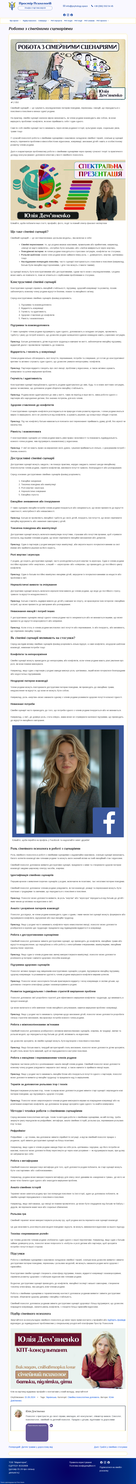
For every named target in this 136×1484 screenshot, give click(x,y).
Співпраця (42, 21)
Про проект (14, 21)
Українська (51, 1397)
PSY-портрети (56, 21)
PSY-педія (68, 21)
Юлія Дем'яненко (35, 1411)
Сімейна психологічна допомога (83, 1397)
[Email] (51, 1425)
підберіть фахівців (116, 1320)
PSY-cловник (89, 21)
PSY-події (78, 21)
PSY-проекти (102, 21)
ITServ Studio (20, 1482)
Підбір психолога (29, 21)
